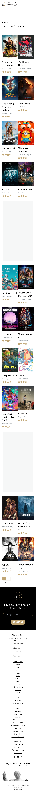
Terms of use (18, 788)
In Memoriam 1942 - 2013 (18, 766)
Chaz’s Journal (18, 703)
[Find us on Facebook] (14, 757)
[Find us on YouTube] (18, 757)
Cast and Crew (18, 644)
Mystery (18, 679)
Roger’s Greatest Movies (18, 638)
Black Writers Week (18, 725)
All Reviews (18, 641)
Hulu (18, 676)
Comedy (18, 665)
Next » (7, 582)
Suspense (18, 690)
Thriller (18, 693)
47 (22, 579)
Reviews (18, 700)
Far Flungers (18, 711)
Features (18, 728)
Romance (18, 684)
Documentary (18, 667)
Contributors (18, 753)
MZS (18, 709)
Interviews (18, 714)
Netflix (18, 681)
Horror (18, 673)
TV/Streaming (18, 731)
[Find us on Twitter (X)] (21, 757)
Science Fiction (18, 687)
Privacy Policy (18, 790)
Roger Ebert (18, 734)
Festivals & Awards (18, 737)
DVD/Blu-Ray (18, 720)
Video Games (18, 723)
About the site (18, 744)
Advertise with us (18, 750)
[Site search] (29, 4)
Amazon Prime (18, 662)
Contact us (18, 747)
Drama (18, 670)
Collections (5, 22)
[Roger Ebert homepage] (12, 4)
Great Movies (18, 706)
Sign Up (18, 651)
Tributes (18, 717)
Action (18, 659)
